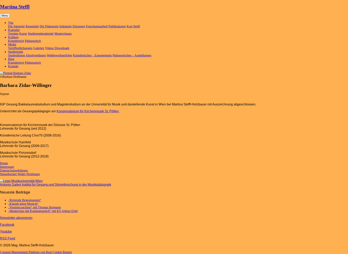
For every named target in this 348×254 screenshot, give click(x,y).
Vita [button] (10, 22)
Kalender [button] (14, 30)
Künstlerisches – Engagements (92, 55)
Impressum (7, 167)
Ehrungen (78, 26)
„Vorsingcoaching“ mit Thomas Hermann (34, 207)
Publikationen (117, 26)
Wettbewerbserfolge (59, 55)
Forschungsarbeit (97, 26)
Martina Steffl (15, 6)
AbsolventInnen (36, 55)
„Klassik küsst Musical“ (23, 203)
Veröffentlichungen (20, 48)
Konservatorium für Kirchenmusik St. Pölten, (88, 111)
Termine (13, 33)
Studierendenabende (41, 33)
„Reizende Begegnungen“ (24, 200)
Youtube (6, 231)
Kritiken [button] (13, 37)
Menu (5, 15)
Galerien (38, 48)
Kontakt (13, 66)
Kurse (23, 33)
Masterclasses (63, 33)
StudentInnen (16, 55)
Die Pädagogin (49, 26)
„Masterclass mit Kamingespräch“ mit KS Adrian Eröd (43, 211)
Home (4, 163)
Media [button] (12, 44)
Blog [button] (11, 59)
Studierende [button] (15, 51)
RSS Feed (7, 238)
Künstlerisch (16, 41)
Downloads (62, 48)
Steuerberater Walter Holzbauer (20, 174)
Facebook (7, 224)
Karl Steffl (133, 26)
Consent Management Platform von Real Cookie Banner (36, 252)
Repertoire (32, 26)
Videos (49, 48)
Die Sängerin (16, 26)
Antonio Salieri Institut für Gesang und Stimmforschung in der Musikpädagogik (55, 184)
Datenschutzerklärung (14, 170)
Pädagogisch (33, 41)
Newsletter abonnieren (16, 218)
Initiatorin (65, 26)
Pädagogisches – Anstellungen (132, 55)
